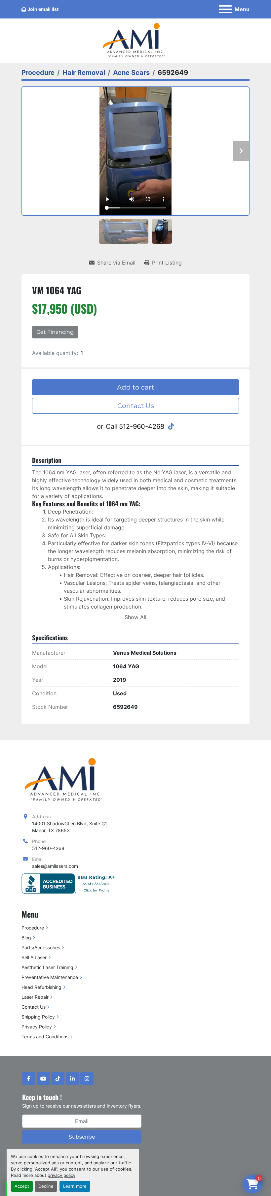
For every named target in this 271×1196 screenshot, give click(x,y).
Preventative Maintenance (49, 977)
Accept (22, 1186)
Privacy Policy (36, 1026)
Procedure (32, 927)
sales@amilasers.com (55, 866)
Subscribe (82, 1137)
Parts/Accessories (40, 947)
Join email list (42, 9)
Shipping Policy (38, 1017)
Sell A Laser (34, 957)
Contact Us (135, 406)
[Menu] (225, 9)
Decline (46, 1186)
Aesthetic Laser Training (47, 967)
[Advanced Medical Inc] (65, 780)
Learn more (75, 1186)
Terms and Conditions (44, 1036)
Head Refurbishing (41, 987)
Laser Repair (35, 997)
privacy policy (61, 1175)
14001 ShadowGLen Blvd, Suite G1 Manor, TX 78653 (69, 827)
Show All (135, 617)
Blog (26, 937)
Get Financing (55, 332)
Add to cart (135, 387)
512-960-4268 (141, 426)
